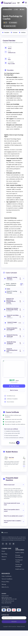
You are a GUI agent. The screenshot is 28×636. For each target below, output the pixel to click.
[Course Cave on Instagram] (10, 544)
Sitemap (4, 584)
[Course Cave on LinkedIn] (6, 544)
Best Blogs (4, 554)
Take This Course (15, 386)
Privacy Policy (5, 581)
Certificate (23, 32)
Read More (23, 466)
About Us (4, 556)
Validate (14, 621)
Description (6, 32)
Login (18, 2)
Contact (4, 559)
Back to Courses (14, 390)
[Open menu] (26, 3)
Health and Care (19, 569)
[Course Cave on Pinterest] (13, 544)
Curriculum (15, 32)
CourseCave (13, 626)
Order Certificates (6, 576)
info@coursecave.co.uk (9, 601)
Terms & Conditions (7, 579)
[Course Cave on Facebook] (3, 544)
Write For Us (5, 587)
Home (3, 551)
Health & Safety (19, 552)
